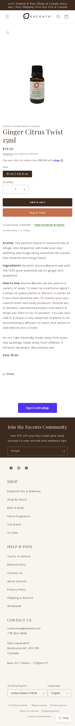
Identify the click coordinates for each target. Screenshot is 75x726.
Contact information (39, 716)
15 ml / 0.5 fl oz (17, 174)
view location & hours (49, 225)
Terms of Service (19, 556)
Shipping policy (50, 711)
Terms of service (28, 711)
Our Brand (14, 524)
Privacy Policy (16, 589)
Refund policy (39, 705)
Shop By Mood (16, 499)
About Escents (17, 581)
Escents (23, 705)
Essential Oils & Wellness (24, 491)
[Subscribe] (64, 451)
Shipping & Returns (20, 598)
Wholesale (14, 606)
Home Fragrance (18, 516)
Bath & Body (15, 508)
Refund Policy (16, 564)
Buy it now (37, 212)
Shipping (8, 154)
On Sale (12, 533)
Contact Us (15, 573)
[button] (7, 17)
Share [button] (10, 374)
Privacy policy (58, 705)
